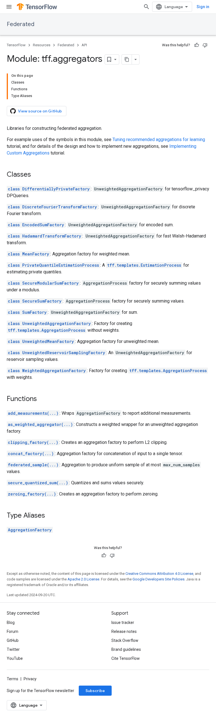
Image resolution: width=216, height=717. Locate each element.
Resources (41, 45)
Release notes (124, 631)
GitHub (13, 640)
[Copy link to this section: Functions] (42, 399)
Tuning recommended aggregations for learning (158, 139)
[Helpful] (196, 45)
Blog (11, 622)
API (84, 45)
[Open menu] (9, 6)
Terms (12, 679)
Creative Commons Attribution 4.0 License (159, 573)
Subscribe (95, 690)
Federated (20, 24)
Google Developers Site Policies (158, 579)
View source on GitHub (40, 111)
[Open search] (146, 6)
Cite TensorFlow (125, 658)
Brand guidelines (126, 649)
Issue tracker (122, 622)
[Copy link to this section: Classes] (36, 175)
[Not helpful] (205, 45)
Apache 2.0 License (83, 579)
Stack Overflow (124, 640)
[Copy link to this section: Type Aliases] (50, 516)
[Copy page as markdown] (127, 59)
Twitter (13, 649)
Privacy (30, 679)
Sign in (203, 6)
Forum (12, 631)
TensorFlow (16, 45)
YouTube (15, 658)
